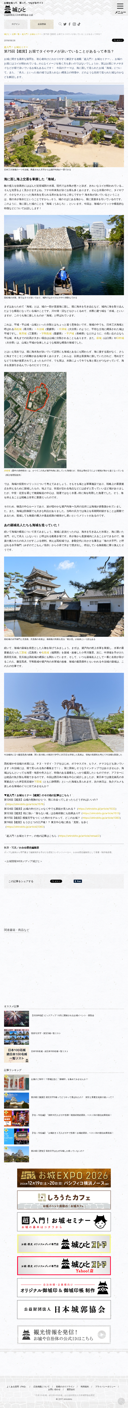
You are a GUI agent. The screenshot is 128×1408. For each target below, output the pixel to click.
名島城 (45, 652)
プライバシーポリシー (105, 1386)
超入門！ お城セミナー (31, 34)
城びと (7, 34)
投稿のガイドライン (65, 1386)
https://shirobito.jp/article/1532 (96, 808)
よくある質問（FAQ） (17, 1386)
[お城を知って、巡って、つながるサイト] (18, 10)
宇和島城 (47, 333)
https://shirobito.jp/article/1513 (101, 813)
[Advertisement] (64, 911)
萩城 (98, 338)
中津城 (62, 329)
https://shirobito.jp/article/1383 (101, 817)
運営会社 (71, 1389)
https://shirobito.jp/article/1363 (25, 826)
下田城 (38, 781)
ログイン (16, 24)
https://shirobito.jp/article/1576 (25, 804)
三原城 (23, 652)
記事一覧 (16, 34)
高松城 (18, 329)
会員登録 (42, 24)
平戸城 (70, 333)
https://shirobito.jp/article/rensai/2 (79, 835)
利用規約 (85, 1386)
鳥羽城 (23, 333)
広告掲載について (41, 1386)
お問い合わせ (54, 1389)
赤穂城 (7, 470)
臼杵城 (120, 338)
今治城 (40, 329)
